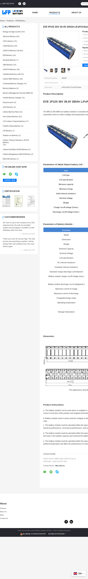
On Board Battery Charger (13, 83)
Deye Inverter (8, 102)
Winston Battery (9, 36)
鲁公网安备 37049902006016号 (34, 534)
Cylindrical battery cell (11, 74)
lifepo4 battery (71, 164)
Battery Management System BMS (16, 93)
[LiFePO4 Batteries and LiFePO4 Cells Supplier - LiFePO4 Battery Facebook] (20, 3)
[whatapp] (12, 174)
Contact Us (4, 518)
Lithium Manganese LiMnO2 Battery (17, 154)
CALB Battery (8, 46)
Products (54, 12)
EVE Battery (20, 21)
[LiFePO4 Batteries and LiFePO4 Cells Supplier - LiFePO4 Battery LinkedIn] (24, 3)
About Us (76, 12)
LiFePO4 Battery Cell (11, 50)
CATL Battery (8, 41)
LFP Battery (7, 131)
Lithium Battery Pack (11, 112)
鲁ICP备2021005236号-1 (57, 534)
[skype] (18, 174)
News (2, 515)
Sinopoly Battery (9, 60)
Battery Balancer (9, 88)
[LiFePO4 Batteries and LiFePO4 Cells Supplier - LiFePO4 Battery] (12, 12)
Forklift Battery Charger (12, 98)
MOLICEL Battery (9, 159)
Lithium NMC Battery (11, 79)
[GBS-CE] (18, 201)
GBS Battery (8, 65)
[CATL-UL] (31, 201)
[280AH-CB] (6, 201)
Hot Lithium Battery (10, 116)
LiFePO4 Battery (9, 69)
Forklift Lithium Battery (12, 126)
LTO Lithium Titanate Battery (14, 121)
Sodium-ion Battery (10, 135)
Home (35, 12)
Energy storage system (12, 32)
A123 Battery (8, 107)
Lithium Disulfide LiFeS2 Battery (15, 149)
